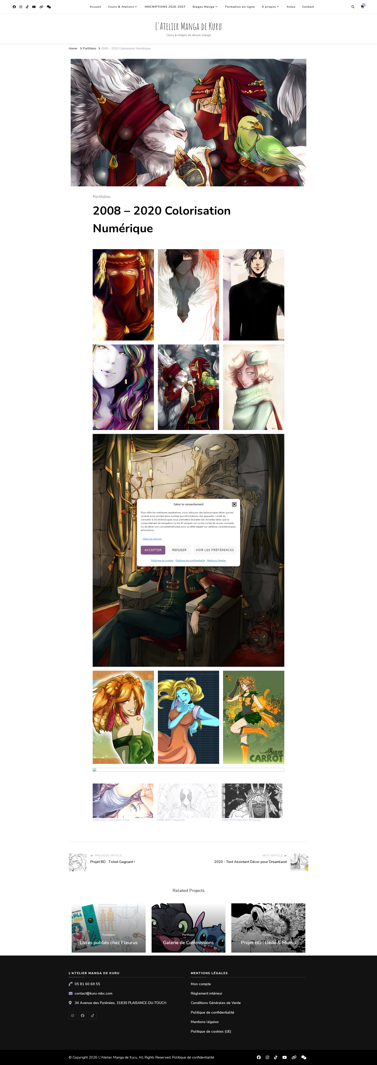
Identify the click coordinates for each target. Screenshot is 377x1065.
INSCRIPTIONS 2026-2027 (165, 7)
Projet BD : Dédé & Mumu (268, 942)
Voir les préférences (215, 550)
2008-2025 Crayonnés (171, 820)
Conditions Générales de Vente (216, 1002)
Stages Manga (203, 7)
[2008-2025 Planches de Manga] (252, 800)
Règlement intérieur (206, 993)
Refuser (179, 550)
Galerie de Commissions (188, 942)
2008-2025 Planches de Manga (241, 820)
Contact (308, 7)
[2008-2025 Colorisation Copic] (123, 800)
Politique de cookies (162, 560)
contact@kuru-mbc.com (93, 993)
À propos (269, 7)
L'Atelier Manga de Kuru (188, 26)
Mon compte (201, 984)
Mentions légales (216, 560)
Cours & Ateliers (121, 7)
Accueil (95, 7)
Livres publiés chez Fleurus (108, 942)
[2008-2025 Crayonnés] (187, 800)
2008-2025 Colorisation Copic (111, 820)
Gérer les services (152, 538)
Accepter (153, 550)
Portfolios (102, 196)
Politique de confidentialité (190, 560)
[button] (234, 504)
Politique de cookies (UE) (211, 1031)
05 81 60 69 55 (87, 984)
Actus (291, 7)
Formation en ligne (240, 7)
